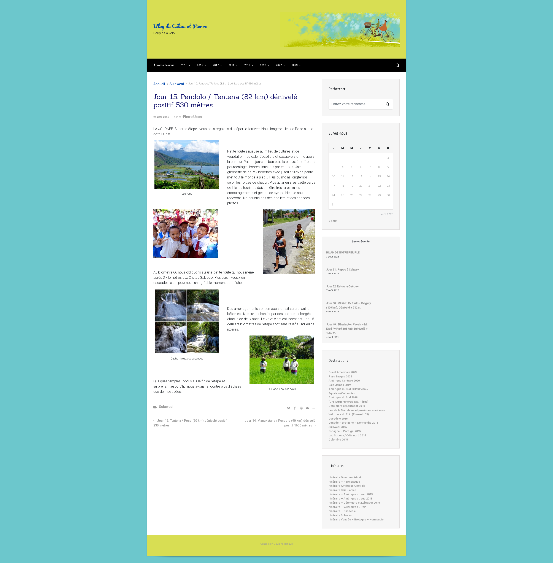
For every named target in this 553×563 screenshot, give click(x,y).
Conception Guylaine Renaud (276, 543)
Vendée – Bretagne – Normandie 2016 (353, 422)
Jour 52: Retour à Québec (342, 286)
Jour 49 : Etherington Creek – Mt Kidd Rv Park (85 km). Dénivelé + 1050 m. (346, 328)
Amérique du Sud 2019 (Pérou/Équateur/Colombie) (348, 391)
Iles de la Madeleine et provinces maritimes (357, 410)
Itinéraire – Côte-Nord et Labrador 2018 (354, 502)
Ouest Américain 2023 (343, 372)
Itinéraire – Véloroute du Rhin (347, 507)
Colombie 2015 (338, 439)
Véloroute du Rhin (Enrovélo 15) (349, 414)
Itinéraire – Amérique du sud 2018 (350, 498)
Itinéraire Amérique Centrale (347, 485)
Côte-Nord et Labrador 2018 (347, 405)
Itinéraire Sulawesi (340, 515)
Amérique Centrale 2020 (344, 380)
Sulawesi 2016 (338, 427)
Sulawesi (177, 84)
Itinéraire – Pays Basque (344, 481)
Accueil (159, 84)
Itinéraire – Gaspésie (342, 511)
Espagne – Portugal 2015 (345, 431)
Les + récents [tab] (361, 241)
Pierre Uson (192, 117)
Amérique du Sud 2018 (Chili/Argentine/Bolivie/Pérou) (348, 399)
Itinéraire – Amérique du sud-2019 (351, 494)
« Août (333, 221)
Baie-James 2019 (340, 384)
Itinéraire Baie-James (342, 490)
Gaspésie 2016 (338, 418)
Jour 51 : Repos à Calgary (342, 269)
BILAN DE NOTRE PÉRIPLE (342, 252)
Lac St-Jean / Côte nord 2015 (347, 435)
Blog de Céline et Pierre (180, 25)
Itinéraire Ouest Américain (345, 477)
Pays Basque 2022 (340, 376)
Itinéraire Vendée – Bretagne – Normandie (356, 519)
